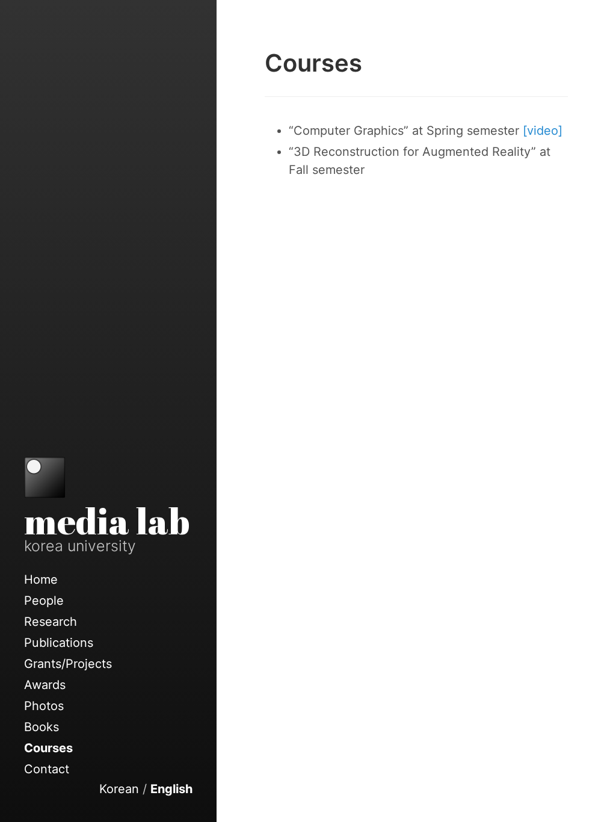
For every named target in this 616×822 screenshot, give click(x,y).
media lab (106, 520)
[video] (542, 130)
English (171, 789)
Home (41, 579)
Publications (58, 642)
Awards (45, 685)
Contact (46, 769)
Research (50, 621)
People (44, 600)
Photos (44, 706)
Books (41, 727)
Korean (119, 789)
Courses (48, 748)
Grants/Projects (68, 664)
